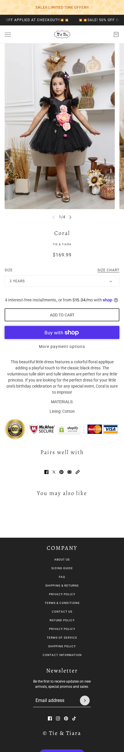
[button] (77, 472)
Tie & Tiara (62, 244)
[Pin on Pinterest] (61, 472)
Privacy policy (62, 629)
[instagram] (58, 718)
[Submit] (85, 700)
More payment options (62, 346)
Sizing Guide (62, 568)
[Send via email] (69, 472)
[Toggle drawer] (8, 34)
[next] (70, 217)
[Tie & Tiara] (62, 34)
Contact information (62, 655)
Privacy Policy (62, 594)
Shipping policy (62, 646)
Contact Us (62, 611)
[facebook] (50, 718)
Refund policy (62, 620)
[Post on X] (54, 472)
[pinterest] (66, 718)
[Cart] (116, 34)
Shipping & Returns (62, 585)
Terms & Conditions (62, 602)
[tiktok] (74, 718)
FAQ (62, 576)
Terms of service (62, 637)
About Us (62, 559)
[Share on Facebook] (46, 472)
